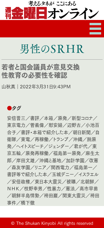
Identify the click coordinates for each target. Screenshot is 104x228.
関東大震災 (74, 195)
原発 (62, 117)
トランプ (60, 139)
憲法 (70, 188)
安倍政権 (21, 181)
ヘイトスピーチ (30, 145)
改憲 (93, 160)
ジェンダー (58, 145)
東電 (25, 139)
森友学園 (21, 167)
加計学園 (75, 160)
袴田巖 (51, 195)
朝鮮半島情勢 (25, 195)
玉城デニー (63, 174)
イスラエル (89, 174)
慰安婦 (55, 124)
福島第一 (83, 167)
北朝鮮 (87, 181)
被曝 (71, 181)
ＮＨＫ (13, 188)
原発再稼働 (37, 152)
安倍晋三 (16, 117)
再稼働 (42, 139)
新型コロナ (82, 117)
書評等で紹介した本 (27, 174)
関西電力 (60, 167)
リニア (40, 167)
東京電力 (16, 124)
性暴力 (54, 188)
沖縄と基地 (50, 160)
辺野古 (74, 124)
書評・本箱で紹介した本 (44, 132)
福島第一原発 (67, 152)
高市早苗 (88, 188)
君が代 (81, 145)
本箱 (48, 117)
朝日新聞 (82, 132)
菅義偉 (37, 124)
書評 (34, 117)
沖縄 (77, 139)
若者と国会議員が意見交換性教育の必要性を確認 (40, 70)
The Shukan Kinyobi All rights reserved (54, 222)
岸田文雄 (25, 160)
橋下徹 (28, 202)
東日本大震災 (48, 181)
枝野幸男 (33, 188)
